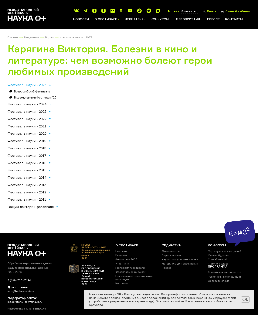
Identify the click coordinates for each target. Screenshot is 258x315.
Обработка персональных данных (30, 263)
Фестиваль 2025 (126, 259)
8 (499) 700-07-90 (19, 280)
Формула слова (218, 263)
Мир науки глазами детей (224, 251)
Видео (49, 37)
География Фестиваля (130, 267)
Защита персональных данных (28, 267)
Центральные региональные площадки (134, 278)
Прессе (213, 19)
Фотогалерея (171, 251)
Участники (122, 263)
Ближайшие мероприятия (224, 272)
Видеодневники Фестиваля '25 (35, 97)
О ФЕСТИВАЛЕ (126, 245)
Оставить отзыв (218, 280)
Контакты (234, 19)
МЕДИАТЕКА (171, 245)
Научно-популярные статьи (180, 259)
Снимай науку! (217, 259)
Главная (13, 37)
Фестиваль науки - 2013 (27, 185)
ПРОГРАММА (217, 266)
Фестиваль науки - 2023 (76, 37)
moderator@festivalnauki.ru (25, 301)
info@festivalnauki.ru (21, 290)
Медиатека (31, 37)
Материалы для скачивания (180, 263)
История (121, 255)
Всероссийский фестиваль (32, 91)
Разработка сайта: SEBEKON (27, 308)
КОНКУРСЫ (217, 245)
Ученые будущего (220, 255)
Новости (81, 19)
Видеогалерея (171, 255)
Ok (245, 299)
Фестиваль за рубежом (130, 271)
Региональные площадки (224, 276)
